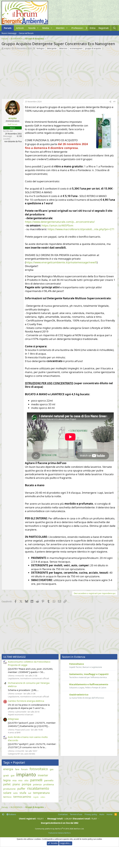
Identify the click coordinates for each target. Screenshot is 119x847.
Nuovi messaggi (9, 33)
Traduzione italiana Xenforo (59, 833)
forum (24, 769)
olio (26, 780)
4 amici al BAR (14, 732)
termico (7, 796)
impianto (26, 774)
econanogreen (76, 48)
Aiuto (101, 814)
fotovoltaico (39, 769)
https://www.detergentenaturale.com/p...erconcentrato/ (60, 221)
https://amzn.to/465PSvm (57, 225)
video (42, 797)
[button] (38, 28)
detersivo (63, 48)
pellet (7, 784)
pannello (48, 780)
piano (16, 784)
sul (29, 792)
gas (51, 769)
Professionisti (78, 27)
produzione (9, 788)
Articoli (20, 27)
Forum (7, 27)
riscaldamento (38, 788)
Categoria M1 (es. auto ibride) (21, 753)
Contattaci (63, 814)
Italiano (12, 814)
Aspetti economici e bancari (20, 714)
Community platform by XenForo (59, 828)
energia (8, 769)
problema (48, 784)
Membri (60, 27)
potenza (37, 784)
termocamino (22, 796)
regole (36, 797)
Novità (31, 27)
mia (14, 780)
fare (17, 769)
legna (7, 780)
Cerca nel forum (26, 33)
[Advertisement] (59, 73)
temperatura (41, 793)
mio (20, 780)
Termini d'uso (76, 814)
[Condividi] (110, 102)
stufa (23, 793)
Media (45, 27)
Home (109, 814)
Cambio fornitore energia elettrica (26, 700)
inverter (43, 775)
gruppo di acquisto (93, 48)
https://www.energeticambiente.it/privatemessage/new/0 (61, 262)
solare (7, 793)
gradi (6, 775)
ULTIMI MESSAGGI (14, 657)
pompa (26, 784)
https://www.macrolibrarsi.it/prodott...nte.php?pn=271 (81, 229)
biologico (40, 48)
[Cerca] (114, 28)
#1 (114, 101)
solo (15, 792)
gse (12, 775)
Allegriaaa (13, 718)
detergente (52, 48)
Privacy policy (91, 814)
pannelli (36, 780)
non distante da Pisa (13, 141)
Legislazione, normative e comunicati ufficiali (28, 678)
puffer (21, 788)
